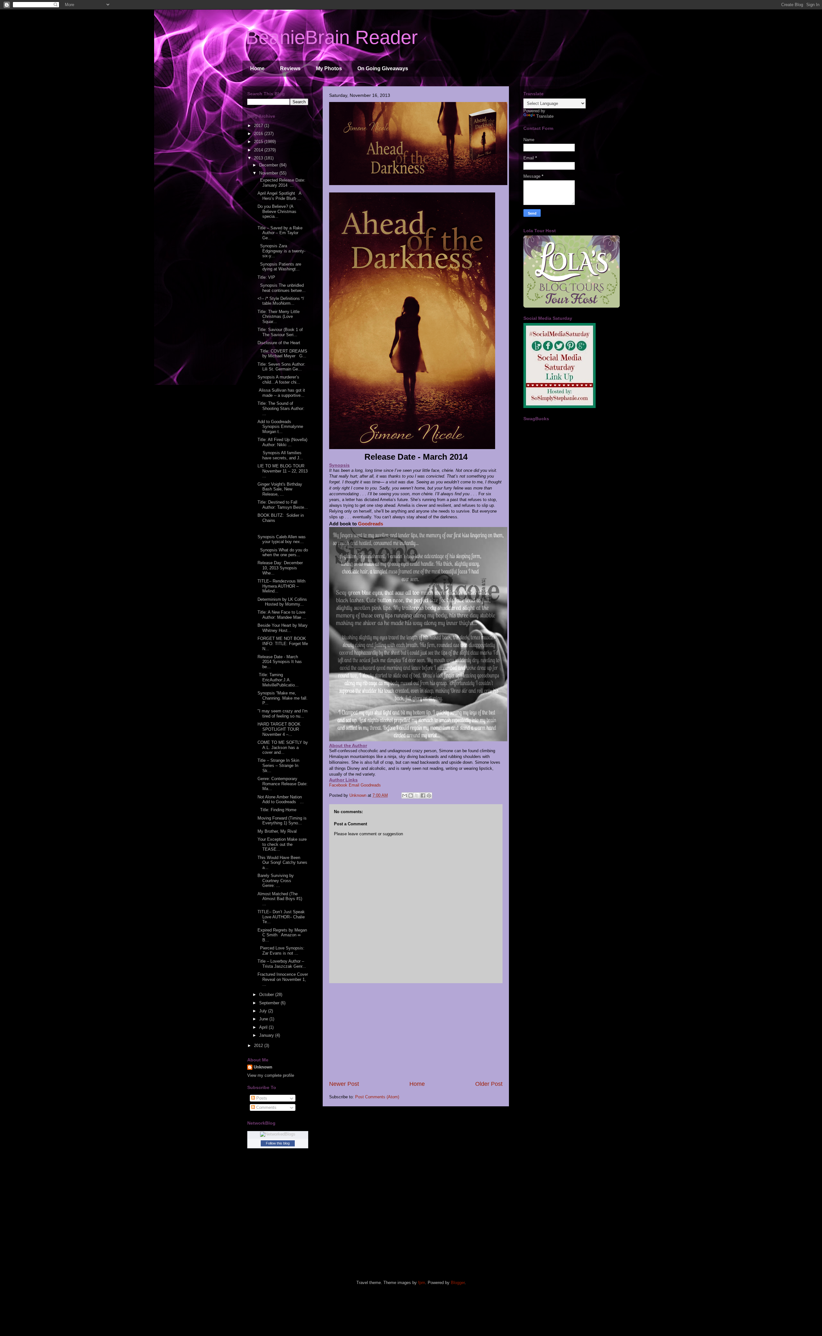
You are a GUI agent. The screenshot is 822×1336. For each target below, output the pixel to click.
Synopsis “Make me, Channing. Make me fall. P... (283, 698)
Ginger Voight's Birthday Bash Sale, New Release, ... (280, 489)
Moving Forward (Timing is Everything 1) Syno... (282, 821)
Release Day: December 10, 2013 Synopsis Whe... (280, 567)
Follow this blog (278, 1143)
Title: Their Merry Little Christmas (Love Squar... (279, 316)
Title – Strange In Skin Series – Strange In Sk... (278, 765)
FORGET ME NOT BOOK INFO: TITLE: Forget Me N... (283, 643)
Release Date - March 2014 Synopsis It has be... (280, 661)
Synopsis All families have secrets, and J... (280, 455)
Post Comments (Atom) (377, 1096)
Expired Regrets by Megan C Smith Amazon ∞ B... (282, 935)
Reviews (290, 68)
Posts (261, 1098)
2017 (259, 125)
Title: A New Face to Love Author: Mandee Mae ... (282, 615)
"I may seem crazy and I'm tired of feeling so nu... (283, 714)
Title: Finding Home (277, 809)
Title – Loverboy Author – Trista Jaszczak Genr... (282, 964)
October (267, 994)
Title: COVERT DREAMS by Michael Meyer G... (282, 354)
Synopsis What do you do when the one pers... (283, 552)
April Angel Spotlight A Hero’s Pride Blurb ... (279, 196)
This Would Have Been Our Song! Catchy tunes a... (282, 862)
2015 (259, 141)
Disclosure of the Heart (280, 342)
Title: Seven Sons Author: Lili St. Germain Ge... (281, 367)
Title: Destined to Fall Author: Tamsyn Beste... (283, 505)
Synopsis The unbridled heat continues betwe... (282, 288)
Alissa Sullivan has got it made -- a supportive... (281, 393)
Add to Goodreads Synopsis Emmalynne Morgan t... (280, 426)
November (269, 173)
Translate (545, 116)
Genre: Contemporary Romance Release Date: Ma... (283, 783)
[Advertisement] (416, 1031)
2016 (259, 133)
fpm (421, 1282)
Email (354, 785)
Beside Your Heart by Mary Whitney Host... (283, 628)
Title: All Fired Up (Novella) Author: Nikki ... (282, 442)
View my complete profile (270, 1075)
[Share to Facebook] (423, 795)
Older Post (489, 1084)
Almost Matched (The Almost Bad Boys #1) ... (282, 898)
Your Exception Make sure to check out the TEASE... (282, 844)
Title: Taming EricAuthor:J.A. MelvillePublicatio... (278, 679)
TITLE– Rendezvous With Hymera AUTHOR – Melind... (281, 586)
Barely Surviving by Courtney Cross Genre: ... (276, 880)
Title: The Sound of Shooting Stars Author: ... (282, 408)
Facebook (338, 785)
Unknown (263, 1067)
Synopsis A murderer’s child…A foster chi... (279, 380)
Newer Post (344, 1084)
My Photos (329, 68)
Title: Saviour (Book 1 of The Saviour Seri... (280, 332)
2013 (259, 158)
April (264, 1027)
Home (257, 68)
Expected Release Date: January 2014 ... (281, 183)
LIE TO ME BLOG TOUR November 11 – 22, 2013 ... (283, 471)
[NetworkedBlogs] (277, 1134)
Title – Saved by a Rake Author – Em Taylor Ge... (280, 233)
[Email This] (404, 795)
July (263, 1010)
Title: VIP (266, 277)
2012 (259, 1045)
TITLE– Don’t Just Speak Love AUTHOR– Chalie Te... (281, 916)
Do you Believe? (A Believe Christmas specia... (277, 211)
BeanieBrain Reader (332, 37)
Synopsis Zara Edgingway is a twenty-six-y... (281, 250)
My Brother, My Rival (278, 831)
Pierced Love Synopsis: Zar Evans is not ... (281, 951)
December (269, 165)
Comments (265, 1107)
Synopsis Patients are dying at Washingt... (279, 267)
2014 (259, 150)
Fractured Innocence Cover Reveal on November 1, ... (283, 979)
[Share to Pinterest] (429, 795)
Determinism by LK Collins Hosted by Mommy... (282, 602)
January (267, 1035)
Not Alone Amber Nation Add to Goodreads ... (281, 799)
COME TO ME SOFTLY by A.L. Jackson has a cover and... (283, 747)
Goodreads (370, 523)
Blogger (458, 1282)
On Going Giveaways (382, 68)
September (270, 1002)
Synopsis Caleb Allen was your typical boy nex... (282, 539)
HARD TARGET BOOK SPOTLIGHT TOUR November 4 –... (279, 729)
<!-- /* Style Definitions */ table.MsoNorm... (281, 301)
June (264, 1019)
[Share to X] (417, 795)
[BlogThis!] (410, 795)
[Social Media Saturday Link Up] (559, 406)
